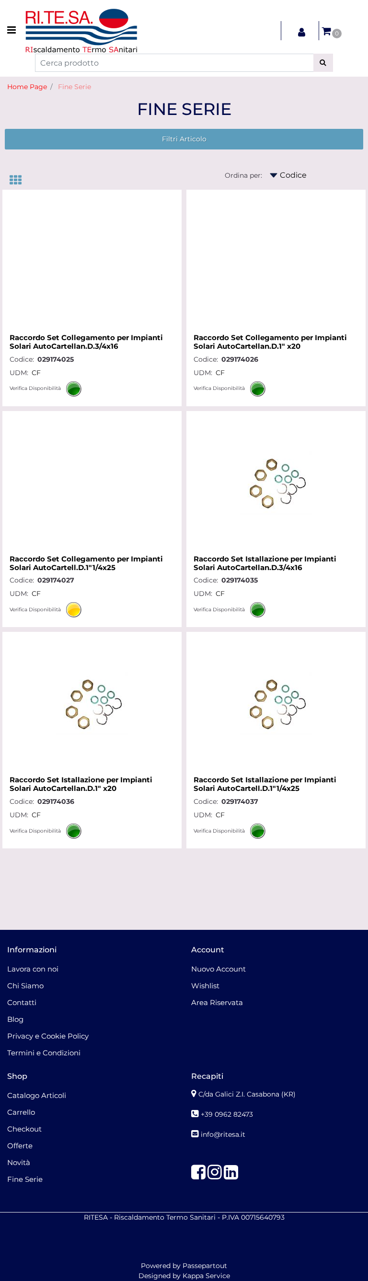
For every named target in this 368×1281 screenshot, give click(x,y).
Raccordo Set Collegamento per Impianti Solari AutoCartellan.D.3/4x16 (86, 342)
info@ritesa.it (223, 1134)
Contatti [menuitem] (21, 1002)
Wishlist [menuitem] (205, 985)
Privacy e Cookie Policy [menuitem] (48, 1036)
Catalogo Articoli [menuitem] (36, 1095)
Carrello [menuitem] (21, 1112)
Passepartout (205, 1265)
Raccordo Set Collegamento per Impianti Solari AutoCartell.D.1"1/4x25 (86, 563)
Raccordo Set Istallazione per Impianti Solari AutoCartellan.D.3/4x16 (265, 563)
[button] (323, 63)
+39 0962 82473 (227, 1114)
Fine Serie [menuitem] (25, 1179)
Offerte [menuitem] (20, 1145)
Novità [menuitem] (18, 1162)
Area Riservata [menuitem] (217, 1002)
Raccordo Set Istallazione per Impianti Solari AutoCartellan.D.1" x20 (81, 784)
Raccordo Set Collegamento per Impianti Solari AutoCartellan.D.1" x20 (270, 342)
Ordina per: (243, 175)
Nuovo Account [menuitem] (218, 968)
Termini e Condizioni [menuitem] (43, 1052)
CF (36, 372)
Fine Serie (74, 86)
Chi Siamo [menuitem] (25, 985)
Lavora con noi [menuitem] (32, 968)
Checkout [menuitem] (24, 1128)
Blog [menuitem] (15, 1019)
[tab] (20, 181)
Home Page (27, 86)
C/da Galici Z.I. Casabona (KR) (247, 1094)
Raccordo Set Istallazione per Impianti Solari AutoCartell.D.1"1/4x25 (265, 784)
